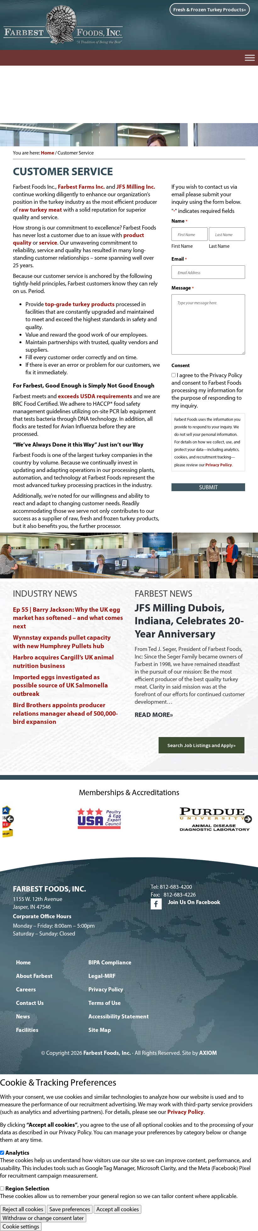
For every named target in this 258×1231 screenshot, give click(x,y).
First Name (182, 246)
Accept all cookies (117, 1209)
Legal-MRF (101, 975)
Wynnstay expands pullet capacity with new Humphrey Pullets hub (62, 641)
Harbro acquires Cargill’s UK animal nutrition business (63, 661)
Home (23, 962)
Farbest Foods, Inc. (107, 1052)
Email (179, 259)
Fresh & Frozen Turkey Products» (209, 9)
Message (182, 288)
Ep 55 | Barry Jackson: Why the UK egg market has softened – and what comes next (68, 617)
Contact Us (30, 1002)
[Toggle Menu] (250, 58)
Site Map (99, 1029)
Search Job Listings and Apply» (201, 745)
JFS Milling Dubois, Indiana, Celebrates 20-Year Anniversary (189, 621)
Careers (26, 989)
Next (247, 819)
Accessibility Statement (118, 1016)
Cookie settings (21, 1226)
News (23, 1016)
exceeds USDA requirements (95, 396)
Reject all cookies (23, 1209)
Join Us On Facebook (194, 902)
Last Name (219, 246)
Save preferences (69, 1209)
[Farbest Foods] (64, 6)
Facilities (27, 1029)
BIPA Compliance (110, 962)
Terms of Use (104, 1002)
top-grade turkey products (80, 304)
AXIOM (208, 1052)
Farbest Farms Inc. (81, 186)
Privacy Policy (218, 464)
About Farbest (34, 975)
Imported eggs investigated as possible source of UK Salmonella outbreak (60, 685)
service (48, 242)
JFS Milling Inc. (135, 186)
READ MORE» (154, 714)
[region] (129, 821)
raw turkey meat (41, 209)
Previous (10, 819)
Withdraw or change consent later (43, 1218)
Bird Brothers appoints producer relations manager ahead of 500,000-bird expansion (65, 713)
